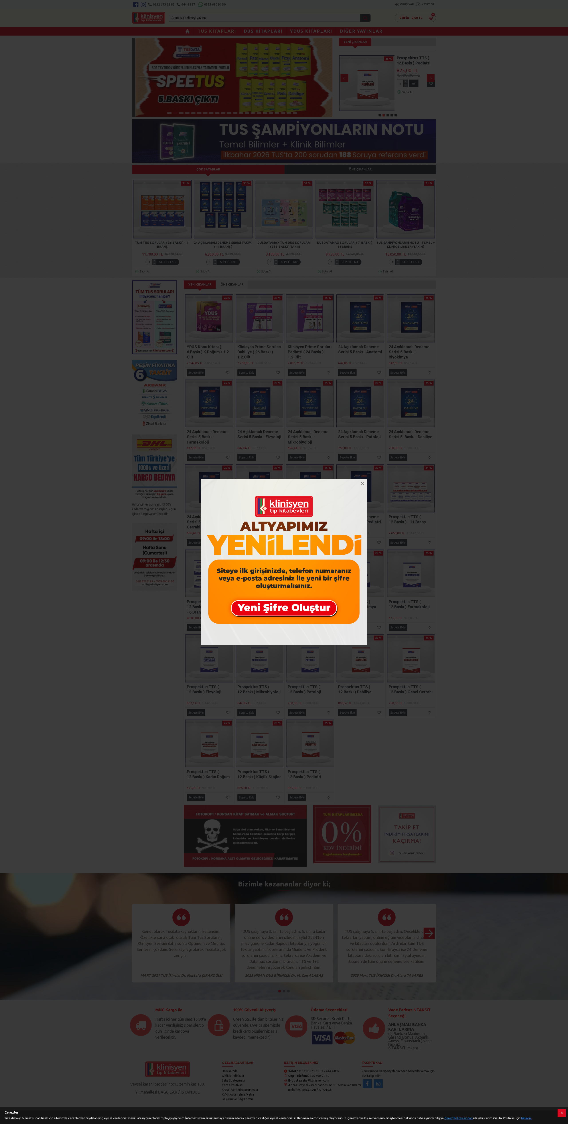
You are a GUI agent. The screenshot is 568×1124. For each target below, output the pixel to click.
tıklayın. (526, 1118)
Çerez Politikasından (458, 1118)
